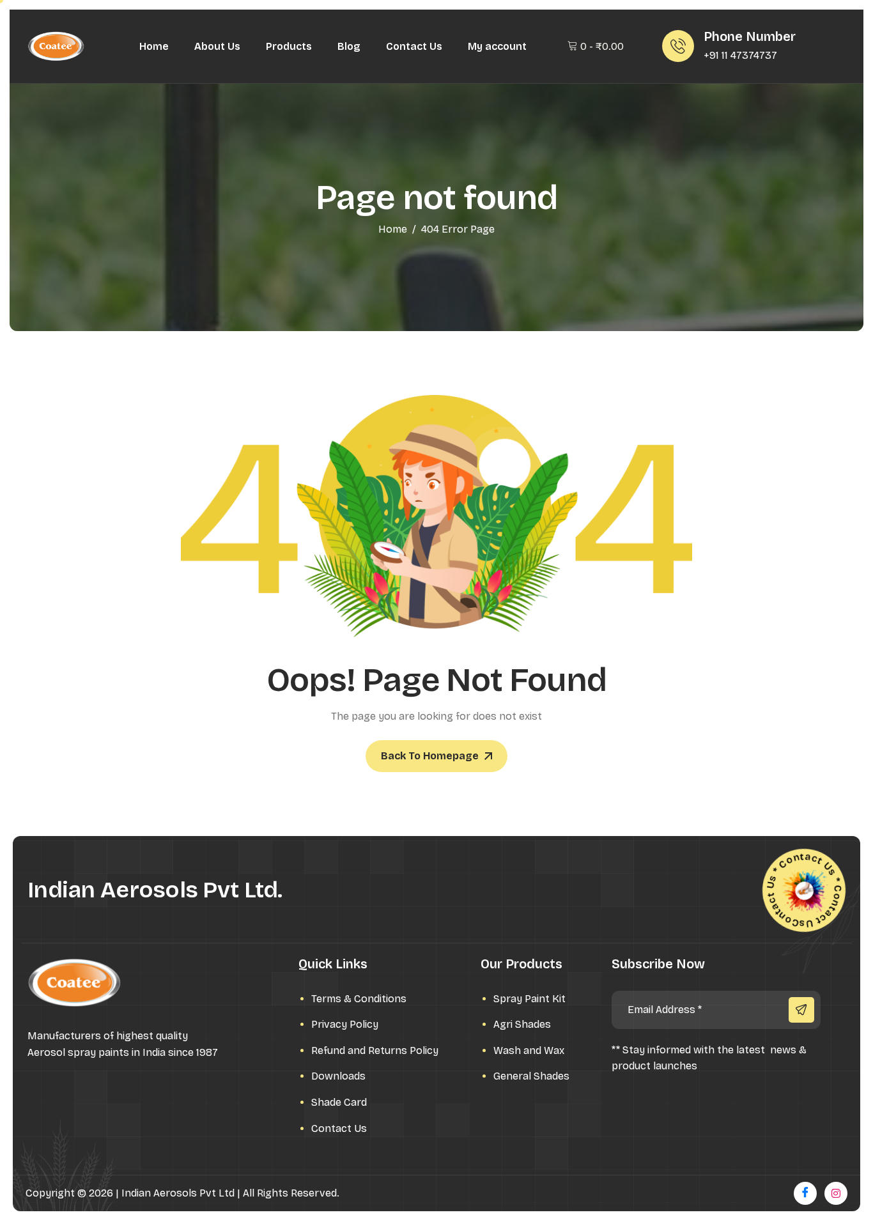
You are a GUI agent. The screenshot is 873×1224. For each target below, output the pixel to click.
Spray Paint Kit (529, 999)
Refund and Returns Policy (374, 1050)
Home (154, 46)
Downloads (338, 1076)
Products (289, 46)
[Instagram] (835, 1193)
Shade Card (339, 1102)
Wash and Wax (528, 1050)
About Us (217, 46)
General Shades (531, 1076)
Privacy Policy (344, 1024)
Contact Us (414, 46)
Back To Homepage (430, 756)
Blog (348, 46)
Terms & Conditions (358, 999)
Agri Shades (522, 1024)
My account (497, 46)
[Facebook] (805, 1193)
